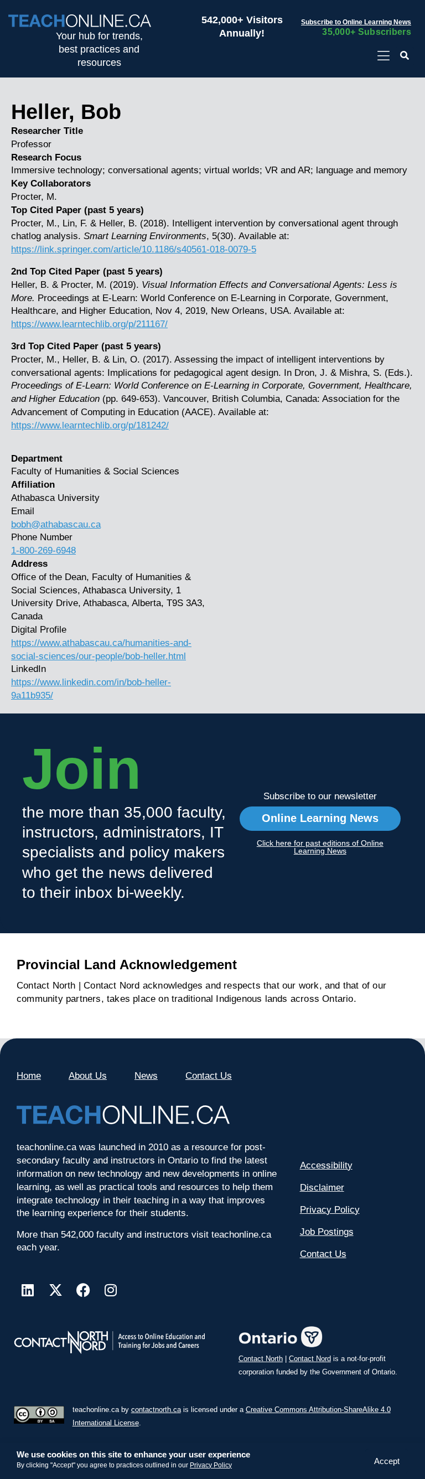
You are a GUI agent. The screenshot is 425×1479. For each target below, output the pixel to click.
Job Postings (327, 1232)
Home (29, 1076)
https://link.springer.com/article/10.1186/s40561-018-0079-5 (133, 249)
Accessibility (326, 1165)
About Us (88, 1076)
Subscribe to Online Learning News (356, 22)
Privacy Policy (211, 1465)
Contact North (261, 1358)
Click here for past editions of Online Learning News (320, 847)
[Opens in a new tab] (383, 56)
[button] (405, 56)
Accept (387, 1461)
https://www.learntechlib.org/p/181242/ (90, 425)
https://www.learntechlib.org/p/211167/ (89, 324)
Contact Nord (310, 1358)
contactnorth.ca (156, 1409)
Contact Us (208, 1076)
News (146, 1076)
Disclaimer (322, 1187)
